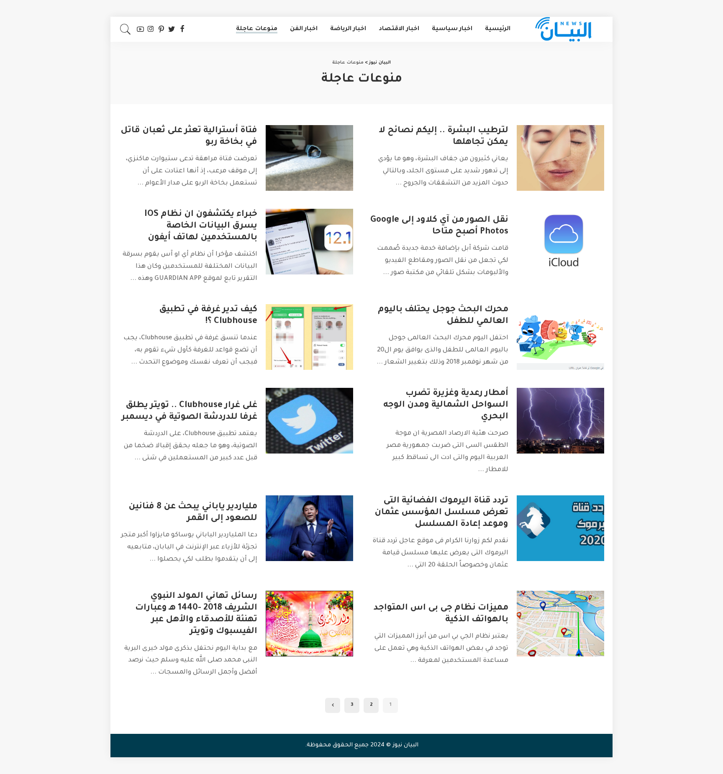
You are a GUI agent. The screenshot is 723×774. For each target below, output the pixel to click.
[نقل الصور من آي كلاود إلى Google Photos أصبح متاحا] (560, 241)
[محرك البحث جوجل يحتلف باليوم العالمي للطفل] (560, 337)
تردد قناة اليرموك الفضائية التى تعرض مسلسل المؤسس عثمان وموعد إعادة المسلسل (441, 513)
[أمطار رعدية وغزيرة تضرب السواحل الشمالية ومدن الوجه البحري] (560, 421)
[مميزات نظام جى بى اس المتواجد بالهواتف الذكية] (560, 623)
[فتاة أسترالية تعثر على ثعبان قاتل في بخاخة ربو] (309, 158)
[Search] (125, 29)
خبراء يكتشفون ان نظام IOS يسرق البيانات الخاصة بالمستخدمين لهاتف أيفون (200, 226)
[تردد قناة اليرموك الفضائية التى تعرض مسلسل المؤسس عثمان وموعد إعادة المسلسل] (560, 528)
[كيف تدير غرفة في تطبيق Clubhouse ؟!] (309, 337)
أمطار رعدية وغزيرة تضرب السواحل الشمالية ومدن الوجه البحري (445, 405)
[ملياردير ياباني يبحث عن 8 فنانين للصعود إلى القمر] (309, 528)
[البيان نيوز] (563, 29)
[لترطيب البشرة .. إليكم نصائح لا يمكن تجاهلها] (560, 158)
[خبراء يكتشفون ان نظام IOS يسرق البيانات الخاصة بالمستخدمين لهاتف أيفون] (309, 241)
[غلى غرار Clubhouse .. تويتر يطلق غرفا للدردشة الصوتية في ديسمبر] (309, 421)
